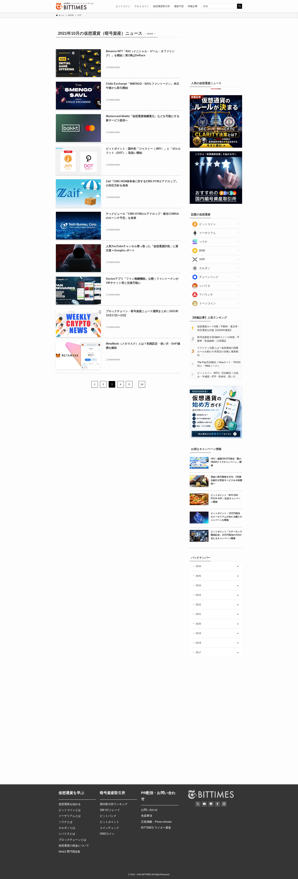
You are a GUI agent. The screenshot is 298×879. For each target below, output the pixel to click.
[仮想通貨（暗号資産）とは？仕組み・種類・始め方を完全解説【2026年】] (216, 437)
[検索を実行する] (239, 6)
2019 (198, 633)
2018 (198, 642)
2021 (198, 614)
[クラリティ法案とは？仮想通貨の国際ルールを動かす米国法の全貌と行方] (216, 146)
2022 (198, 604)
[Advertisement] (216, 51)
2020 (198, 623)
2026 (198, 566)
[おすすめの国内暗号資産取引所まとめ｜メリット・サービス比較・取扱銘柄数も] (216, 203)
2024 (198, 585)
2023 (198, 594)
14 (142, 384)
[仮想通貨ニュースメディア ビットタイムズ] (71, 6)
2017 (198, 652)
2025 (198, 575)
